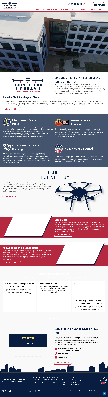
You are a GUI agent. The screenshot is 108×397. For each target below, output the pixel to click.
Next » (5, 314)
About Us (54, 380)
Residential (52, 9)
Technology (46, 377)
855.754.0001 (100, 5)
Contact (83, 9)
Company (74, 9)
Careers (73, 377)
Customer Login (96, 9)
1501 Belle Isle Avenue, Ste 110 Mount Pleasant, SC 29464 (13, 380)
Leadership (55, 382)
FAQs (61, 380)
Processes (45, 380)
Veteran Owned (62, 383)
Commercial (40, 9)
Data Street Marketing (98, 391)
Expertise (63, 9)
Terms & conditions (75, 383)
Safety (44, 382)
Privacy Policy (76, 380)
